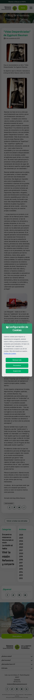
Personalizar (17, 365)
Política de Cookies (10, 353)
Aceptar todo (17, 371)
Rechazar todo (17, 360)
